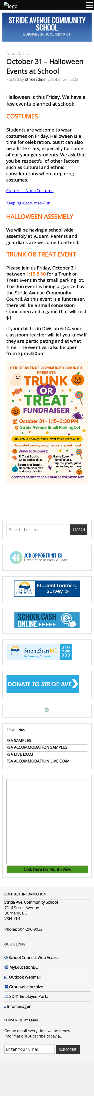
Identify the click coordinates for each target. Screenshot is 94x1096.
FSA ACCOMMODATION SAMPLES (37, 747)
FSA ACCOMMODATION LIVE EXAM (38, 761)
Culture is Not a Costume (30, 190)
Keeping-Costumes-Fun (28, 203)
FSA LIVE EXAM (20, 754)
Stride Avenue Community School (47, 24)
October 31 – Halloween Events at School (44, 66)
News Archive (18, 53)
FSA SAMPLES (19, 740)
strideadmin (36, 79)
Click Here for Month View (47, 869)
